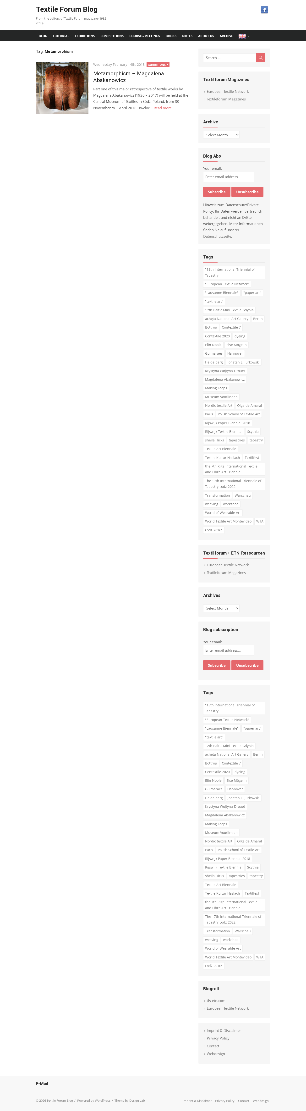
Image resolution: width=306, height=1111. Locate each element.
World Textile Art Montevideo (228, 521)
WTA (259, 521)
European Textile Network (228, 91)
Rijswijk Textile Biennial (223, 431)
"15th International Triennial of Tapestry (230, 272)
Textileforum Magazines (226, 99)
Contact (213, 1046)
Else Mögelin (236, 344)
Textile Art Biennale (220, 448)
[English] (244, 35)
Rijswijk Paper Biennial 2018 (227, 423)
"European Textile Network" (227, 284)
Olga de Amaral (249, 405)
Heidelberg (214, 362)
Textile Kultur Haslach (222, 457)
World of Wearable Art (223, 512)
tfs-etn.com (216, 1000)
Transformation (217, 495)
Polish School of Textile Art (239, 414)
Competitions (112, 36)
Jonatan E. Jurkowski (244, 362)
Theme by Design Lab (130, 1100)
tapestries (237, 440)
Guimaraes (214, 353)
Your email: (212, 168)
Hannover (235, 353)
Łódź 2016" (214, 530)
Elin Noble (213, 344)
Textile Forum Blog (67, 9)
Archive (226, 36)
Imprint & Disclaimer (224, 1030)
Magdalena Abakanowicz (225, 379)
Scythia (253, 431)
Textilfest (252, 457)
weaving (211, 504)
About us (206, 36)
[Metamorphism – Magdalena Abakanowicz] (62, 88)
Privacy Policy (218, 1038)
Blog (43, 36)
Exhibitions (85, 36)
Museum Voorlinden (221, 397)
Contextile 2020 (217, 336)
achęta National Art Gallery (226, 318)
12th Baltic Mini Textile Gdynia (229, 310)
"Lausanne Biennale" (222, 292)
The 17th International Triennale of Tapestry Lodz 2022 (233, 483)
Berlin (258, 318)
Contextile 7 (231, 327)
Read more (163, 107)
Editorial (61, 36)
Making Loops (216, 388)
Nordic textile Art (218, 405)
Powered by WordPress (93, 1100)
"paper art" (252, 292)
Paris (209, 414)
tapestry (256, 440)
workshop (231, 504)
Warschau (243, 495)
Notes (187, 36)
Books (171, 36)
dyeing (240, 336)
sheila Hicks (214, 440)
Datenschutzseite (217, 236)
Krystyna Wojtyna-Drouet (225, 370)
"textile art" (214, 301)
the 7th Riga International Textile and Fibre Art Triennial (231, 469)
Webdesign (216, 1053)
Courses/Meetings (144, 36)
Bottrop (211, 327)
